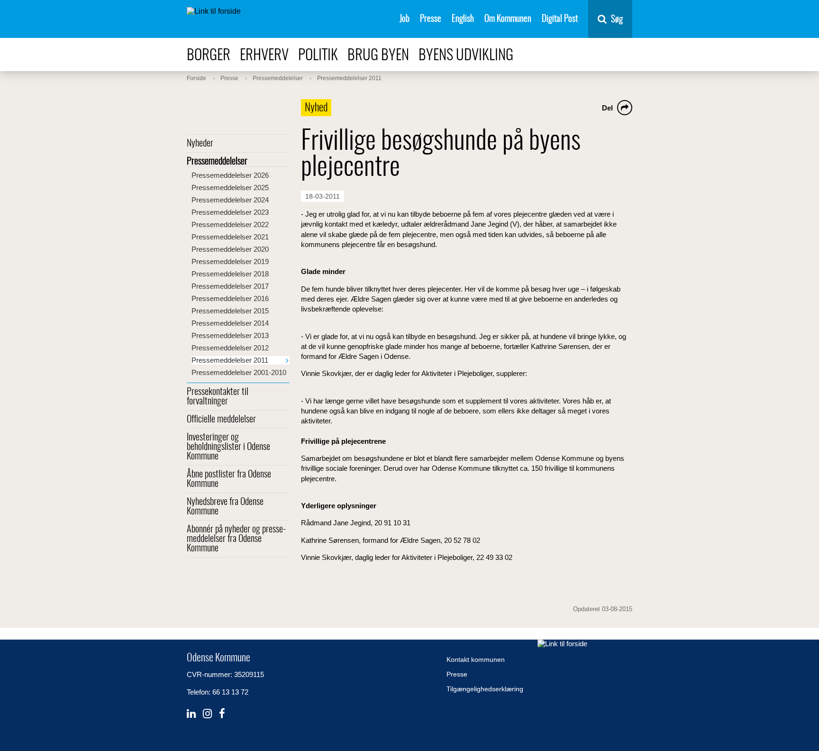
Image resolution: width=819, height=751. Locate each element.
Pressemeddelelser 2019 (230, 261)
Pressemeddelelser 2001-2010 (238, 372)
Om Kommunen (507, 19)
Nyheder (200, 143)
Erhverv (264, 55)
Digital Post (560, 19)
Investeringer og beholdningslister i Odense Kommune (228, 447)
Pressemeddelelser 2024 (230, 200)
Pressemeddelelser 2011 (229, 360)
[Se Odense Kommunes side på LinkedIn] (191, 714)
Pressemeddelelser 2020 (230, 249)
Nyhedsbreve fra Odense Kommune (225, 506)
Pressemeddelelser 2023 (230, 212)
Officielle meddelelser (221, 419)
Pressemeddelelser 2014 (230, 323)
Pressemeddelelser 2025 (230, 187)
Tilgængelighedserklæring (484, 689)
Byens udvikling (466, 55)
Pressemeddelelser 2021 (230, 237)
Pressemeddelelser (217, 161)
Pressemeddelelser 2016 (230, 298)
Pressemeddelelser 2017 (230, 286)
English (463, 19)
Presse (430, 19)
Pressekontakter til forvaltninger (217, 396)
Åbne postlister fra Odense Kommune (229, 479)
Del (607, 108)
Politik (318, 55)
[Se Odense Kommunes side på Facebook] (222, 714)
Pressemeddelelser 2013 (230, 335)
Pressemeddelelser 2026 (230, 175)
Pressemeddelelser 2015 (230, 311)
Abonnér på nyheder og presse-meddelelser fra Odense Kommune (236, 539)
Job (405, 19)
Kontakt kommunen (475, 659)
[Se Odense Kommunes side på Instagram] (207, 714)
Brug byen (378, 55)
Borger (208, 55)
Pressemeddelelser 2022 (230, 224)
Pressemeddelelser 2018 (230, 274)
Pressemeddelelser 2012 (230, 348)
